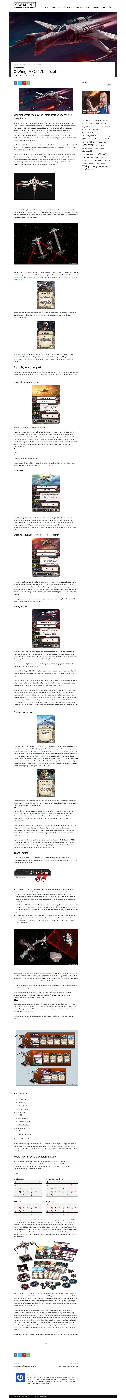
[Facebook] (15, 83)
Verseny (91, 163)
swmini (103, 157)
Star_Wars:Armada (91, 157)
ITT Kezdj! (44, 7)
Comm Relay (42, 813)
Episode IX (100, 127)
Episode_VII (85, 129)
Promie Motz (19, 75)
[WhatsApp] (28, 83)
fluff (94, 130)
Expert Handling (40, 756)
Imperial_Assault (89, 136)
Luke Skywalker (92, 139)
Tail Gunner (21, 354)
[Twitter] (20, 83)
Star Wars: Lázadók (87, 148)
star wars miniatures (89, 154)
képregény (107, 136)
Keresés (84, 82)
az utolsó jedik (96, 121)
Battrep (105, 121)
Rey (83, 142)
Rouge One (102, 142)
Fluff (54, 7)
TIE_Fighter (107, 160)
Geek (59, 7)
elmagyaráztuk (18, 277)
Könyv (104, 7)
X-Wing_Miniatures (99, 166)
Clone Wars (85, 123)
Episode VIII (107, 127)
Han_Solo (94, 132)
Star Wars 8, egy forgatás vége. (68, 1366)
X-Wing (22, 67)
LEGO (84, 139)
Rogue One (91, 142)
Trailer (84, 163)
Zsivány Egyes (88, 169)
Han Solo (99, 130)
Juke (15, 813)
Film (87, 7)
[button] (110, 7)
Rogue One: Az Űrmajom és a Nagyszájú (26, 1366)
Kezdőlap (16, 64)
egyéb (85, 127)
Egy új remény (92, 127)
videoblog (96, 163)
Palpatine (101, 139)
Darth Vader (94, 123)
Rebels (107, 139)
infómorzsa (100, 136)
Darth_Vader (103, 123)
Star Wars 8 (100, 145)
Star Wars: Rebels (99, 148)
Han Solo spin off (86, 132)
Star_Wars (103, 154)
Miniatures (68, 7)
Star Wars (88, 145)
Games (95, 7)
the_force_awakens (97, 160)
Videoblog (79, 7)
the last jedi (86, 160)
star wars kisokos (89, 151)
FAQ (90, 129)
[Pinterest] (24, 83)
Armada (86, 120)
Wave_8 (103, 163)
